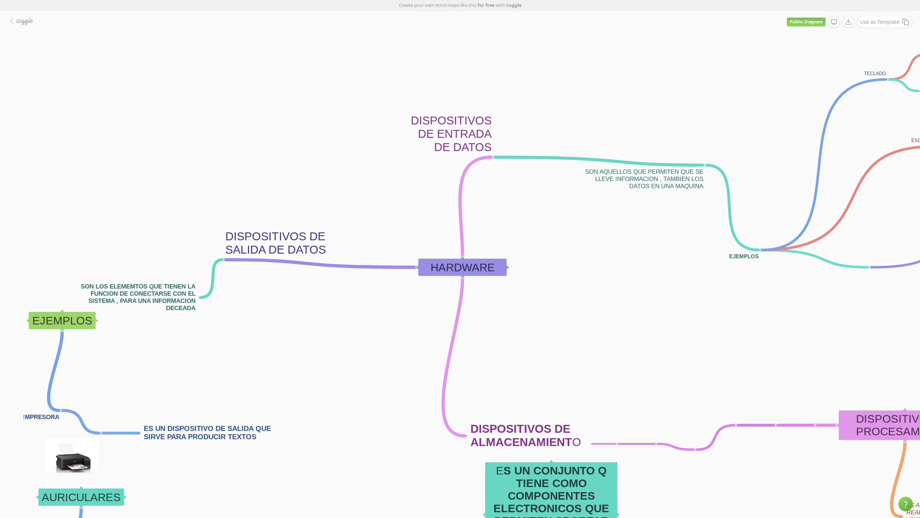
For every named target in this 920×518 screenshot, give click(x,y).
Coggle (513, 5)
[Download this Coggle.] (848, 22)
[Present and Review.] (834, 22)
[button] (905, 504)
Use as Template (880, 21)
